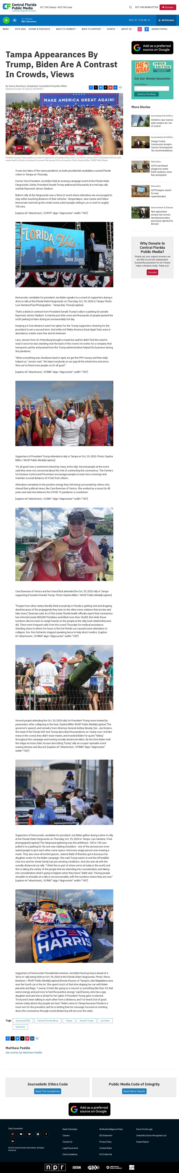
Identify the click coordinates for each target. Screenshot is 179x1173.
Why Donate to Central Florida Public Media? (152, 247)
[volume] (14, 20)
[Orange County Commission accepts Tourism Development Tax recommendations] (140, 142)
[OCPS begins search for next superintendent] (140, 191)
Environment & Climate (162, 207)
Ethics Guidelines (70, 1154)
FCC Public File (105, 1154)
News (6, 29)
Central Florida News (47, 1020)
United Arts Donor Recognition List (151, 1136)
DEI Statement (105, 1136)
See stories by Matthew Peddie (24, 1052)
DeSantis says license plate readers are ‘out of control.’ (162, 123)
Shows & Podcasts (39, 29)
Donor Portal (160, 29)
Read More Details (134, 1091)
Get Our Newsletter (146, 7)
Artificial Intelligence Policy (111, 1129)
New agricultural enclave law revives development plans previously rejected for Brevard (162, 217)
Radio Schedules (70, 1129)
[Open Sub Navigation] (11, 29)
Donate (169, 7)
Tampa (69, 1020)
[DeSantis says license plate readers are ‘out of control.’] (140, 121)
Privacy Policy (105, 1142)
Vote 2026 (20, 29)
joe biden (105, 1020)
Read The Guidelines (48, 1091)
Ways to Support (91, 29)
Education (156, 161)
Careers (66, 1136)
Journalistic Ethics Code (47, 1084)
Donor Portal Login (144, 1129)
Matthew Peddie (18, 1048)
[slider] (19, 20)
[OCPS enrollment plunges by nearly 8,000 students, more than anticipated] (140, 167)
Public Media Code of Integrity (134, 1084)
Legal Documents (70, 1148)
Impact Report (142, 1142)
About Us (126, 29)
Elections (20, 1027)
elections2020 (23, 1020)
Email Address (141, 84)
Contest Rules (105, 1148)
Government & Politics (162, 116)
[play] (6, 20)
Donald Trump (86, 1020)
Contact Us (67, 1142)
